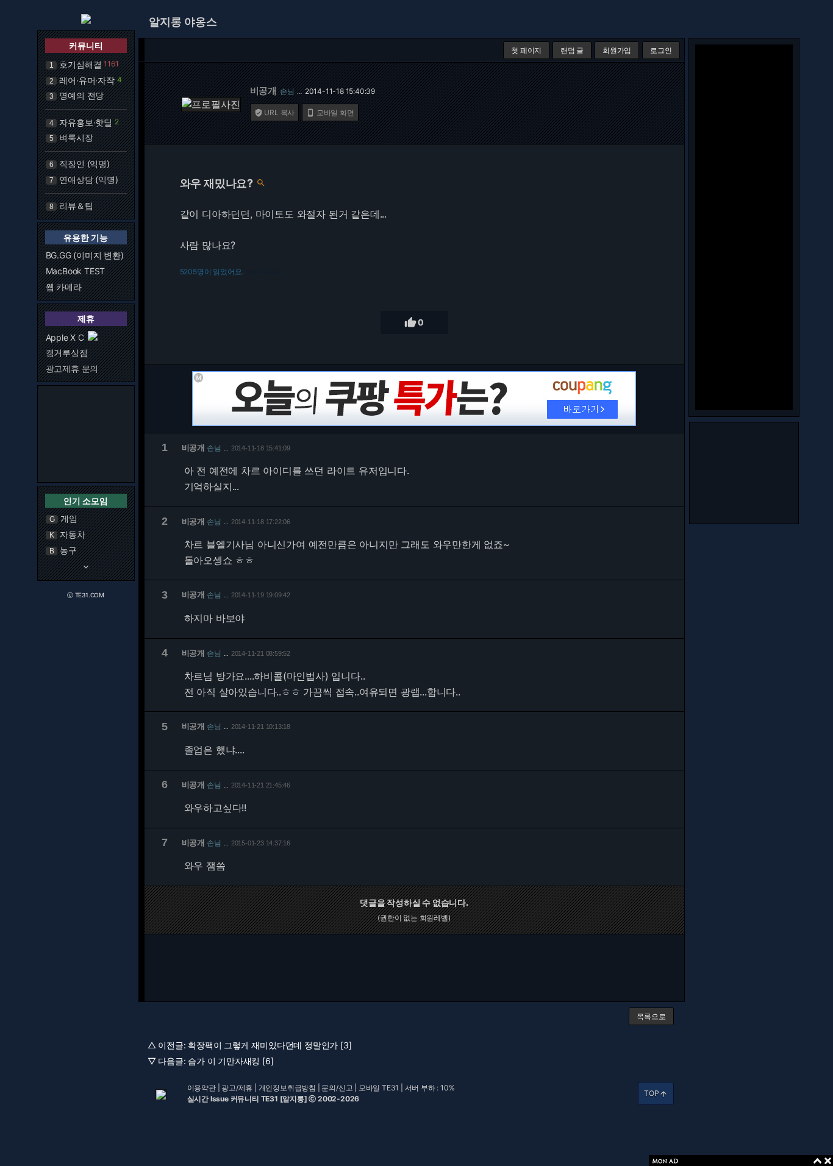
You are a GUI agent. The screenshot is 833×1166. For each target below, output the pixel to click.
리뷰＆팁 (76, 206)
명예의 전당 (81, 95)
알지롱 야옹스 (183, 21)
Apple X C (65, 337)
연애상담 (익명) (88, 179)
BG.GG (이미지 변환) (85, 255)
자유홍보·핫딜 (85, 122)
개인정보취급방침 (287, 1087)
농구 (68, 550)
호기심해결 (80, 64)
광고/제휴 (236, 1087)
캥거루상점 (67, 352)
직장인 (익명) (84, 163)
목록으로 (651, 1016)
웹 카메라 (64, 287)
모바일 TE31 (379, 1087)
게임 (68, 518)
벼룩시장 (76, 137)
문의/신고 (336, 1087)
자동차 (72, 534)
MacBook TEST (75, 271)
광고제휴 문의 (72, 368)
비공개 (263, 90)
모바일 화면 (330, 112)
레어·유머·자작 (86, 80)
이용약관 (201, 1087)
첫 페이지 (526, 50)
